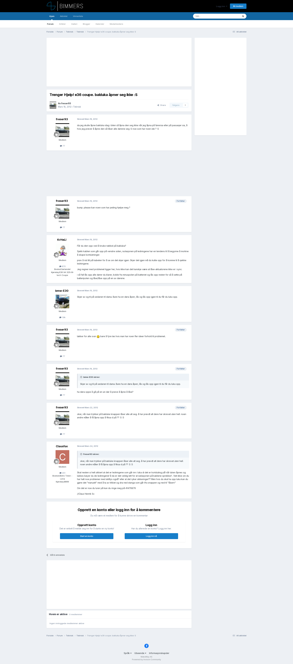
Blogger (86, 24)
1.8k (63, 317)
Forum (50, 24)
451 (63, 473)
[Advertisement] (105, 62)
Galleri (74, 24)
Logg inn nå (151, 536)
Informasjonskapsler (159, 653)
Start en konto (86, 536)
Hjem (51, 16)
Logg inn (221, 6)
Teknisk (77, 106)
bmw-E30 (62, 290)
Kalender (100, 24)
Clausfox (62, 446)
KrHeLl (61, 239)
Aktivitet (63, 16)
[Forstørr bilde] (98, 336)
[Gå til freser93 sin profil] (53, 105)
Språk (127, 653)
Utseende (139, 653)
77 (63, 146)
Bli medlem (238, 6)
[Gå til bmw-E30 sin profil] (62, 301)
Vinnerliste (78, 16)
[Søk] (243, 16)
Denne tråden (229, 16)
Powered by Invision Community (146, 659)
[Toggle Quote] (81, 377)
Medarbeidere (116, 24)
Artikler (62, 24)
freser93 (66, 103)
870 (63, 266)
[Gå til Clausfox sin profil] (62, 457)
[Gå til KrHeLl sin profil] (62, 250)
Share (162, 105)
